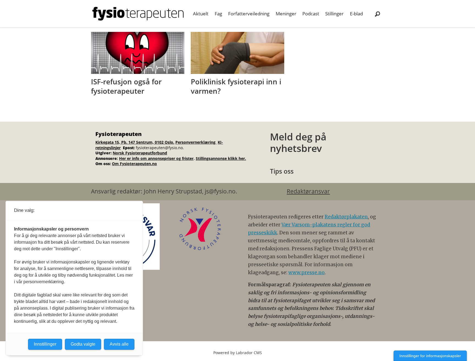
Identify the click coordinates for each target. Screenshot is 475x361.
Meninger (286, 13)
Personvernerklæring (196, 142)
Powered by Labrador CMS (237, 352)
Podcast (310, 13)
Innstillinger (45, 344)
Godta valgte (83, 344)
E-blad (356, 13)
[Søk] (377, 13)
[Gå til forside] (138, 14)
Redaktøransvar (308, 191)
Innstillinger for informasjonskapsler (430, 356)
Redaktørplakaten (346, 217)
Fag (218, 13)
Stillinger (334, 13)
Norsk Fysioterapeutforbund (140, 152)
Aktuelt (200, 13)
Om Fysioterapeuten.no (134, 163)
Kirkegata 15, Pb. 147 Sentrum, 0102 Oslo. (134, 142)
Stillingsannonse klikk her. (221, 158)
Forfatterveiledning (248, 13)
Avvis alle (119, 344)
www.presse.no (306, 273)
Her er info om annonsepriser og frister (156, 158)
